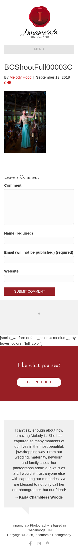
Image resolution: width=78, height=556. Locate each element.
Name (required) (18, 233)
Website (11, 271)
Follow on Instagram (42, 321)
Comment (12, 185)
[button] (39, 382)
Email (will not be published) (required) (38, 252)
